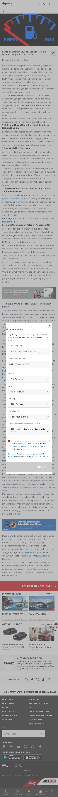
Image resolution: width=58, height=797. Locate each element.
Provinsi (12, 373)
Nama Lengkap (15, 345)
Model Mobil (14, 411)
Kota (11, 386)
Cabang (12, 398)
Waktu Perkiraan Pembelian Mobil (24, 424)
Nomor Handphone (17, 358)
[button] (29, 325)
